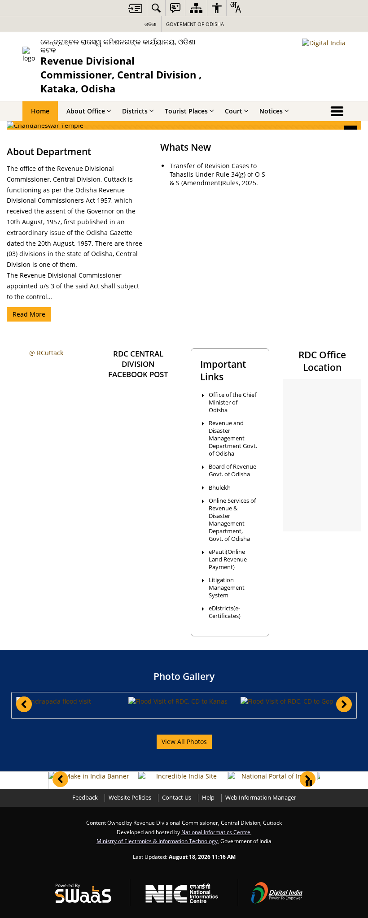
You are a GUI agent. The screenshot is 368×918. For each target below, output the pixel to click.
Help (208, 797)
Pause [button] (308, 783)
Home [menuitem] (40, 111)
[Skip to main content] (135, 8)
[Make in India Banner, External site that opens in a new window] (93, 776)
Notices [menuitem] (271, 111)
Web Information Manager (260, 797)
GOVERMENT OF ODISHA (195, 24)
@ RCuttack (46, 352)
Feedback (85, 797)
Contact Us (176, 797)
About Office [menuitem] (85, 111)
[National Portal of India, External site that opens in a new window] (272, 776)
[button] (71, 701)
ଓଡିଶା (151, 24)
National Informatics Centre (215, 831)
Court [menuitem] (233, 111)
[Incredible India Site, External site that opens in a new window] (183, 776)
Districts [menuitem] (135, 111)
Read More (29, 314)
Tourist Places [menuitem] (186, 111)
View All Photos (184, 741)
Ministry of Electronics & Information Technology (157, 840)
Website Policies (130, 797)
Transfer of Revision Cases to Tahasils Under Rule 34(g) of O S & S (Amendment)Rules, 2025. (217, 174)
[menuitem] (156, 8)
